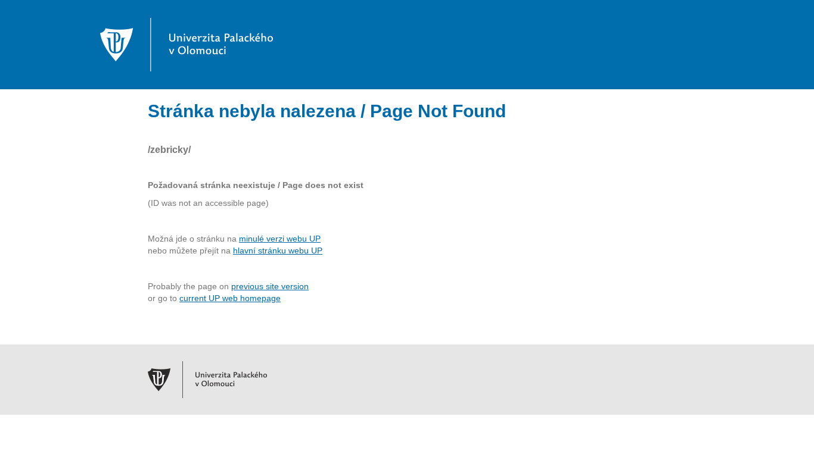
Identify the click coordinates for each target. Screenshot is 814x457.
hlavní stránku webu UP (277, 250)
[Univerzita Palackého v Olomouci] (186, 44)
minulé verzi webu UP (280, 238)
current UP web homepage (230, 298)
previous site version (270, 286)
